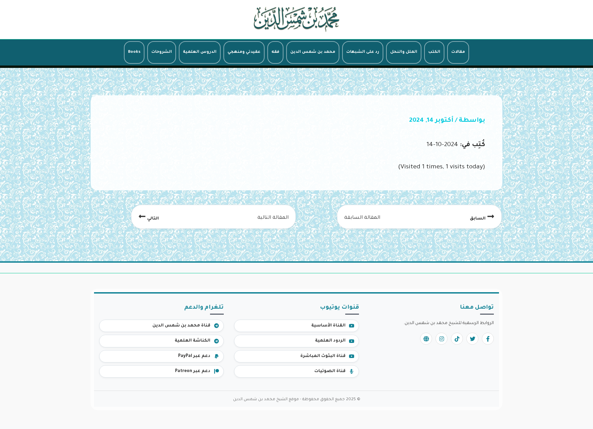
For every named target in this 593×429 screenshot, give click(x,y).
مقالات (458, 52)
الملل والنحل (403, 52)
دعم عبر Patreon (192, 371)
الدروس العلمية (200, 52)
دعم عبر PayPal (194, 356)
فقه (275, 52)
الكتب (434, 52)
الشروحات (161, 52)
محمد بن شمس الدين (312, 52)
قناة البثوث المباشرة (323, 356)
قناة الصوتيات (330, 371)
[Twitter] (472, 339)
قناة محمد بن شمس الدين (181, 325)
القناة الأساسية (328, 325)
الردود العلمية (330, 340)
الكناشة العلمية (192, 340)
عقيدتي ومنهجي (244, 52)
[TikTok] (457, 339)
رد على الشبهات (362, 52)
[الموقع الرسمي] (426, 339)
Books (134, 52)
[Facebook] (488, 339)
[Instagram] (441, 339)
